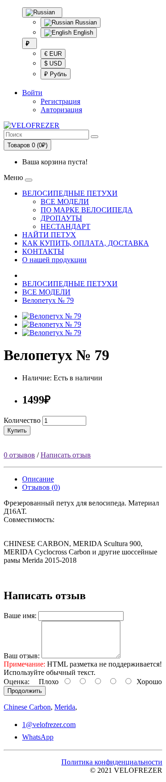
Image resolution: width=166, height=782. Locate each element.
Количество (22, 420)
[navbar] (28, 180)
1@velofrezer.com (49, 724)
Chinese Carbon (27, 707)
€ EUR (53, 53)
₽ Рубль (55, 74)
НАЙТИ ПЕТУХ (49, 235)
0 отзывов (19, 455)
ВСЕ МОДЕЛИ (65, 201)
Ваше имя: (20, 616)
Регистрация (60, 101)
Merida (64, 707)
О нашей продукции (54, 260)
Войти (32, 92)
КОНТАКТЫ (43, 251)
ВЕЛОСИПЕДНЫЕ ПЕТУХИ (70, 193)
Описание (38, 479)
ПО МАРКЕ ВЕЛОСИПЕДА (87, 210)
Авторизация (61, 110)
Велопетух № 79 (48, 300)
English (82, 32)
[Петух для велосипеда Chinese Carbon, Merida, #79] (51, 316)
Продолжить (24, 690)
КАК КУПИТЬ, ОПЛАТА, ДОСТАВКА (85, 243)
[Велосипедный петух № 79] (51, 324)
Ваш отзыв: (22, 656)
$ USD (53, 63)
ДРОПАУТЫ (61, 218)
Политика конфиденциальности (111, 762)
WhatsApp (37, 737)
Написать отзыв (66, 455)
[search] (94, 136)
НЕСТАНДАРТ (65, 226)
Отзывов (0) (41, 487)
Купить (17, 430)
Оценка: (17, 682)
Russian (85, 22)
